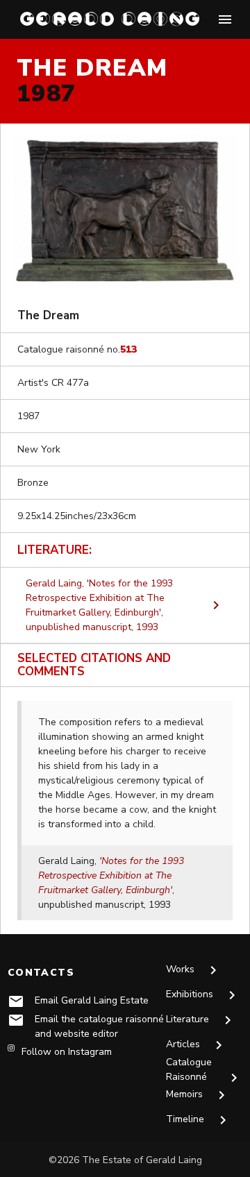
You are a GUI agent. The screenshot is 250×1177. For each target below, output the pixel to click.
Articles (196, 1045)
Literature (201, 1020)
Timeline (198, 1120)
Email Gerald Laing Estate (92, 1000)
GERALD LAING (110, 19)
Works (194, 970)
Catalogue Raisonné (204, 1071)
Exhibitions (203, 995)
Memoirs (198, 1095)
